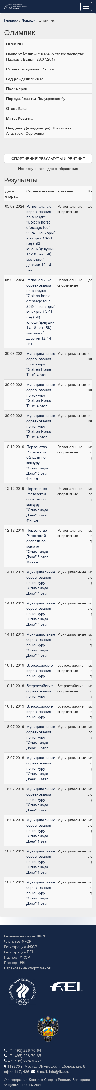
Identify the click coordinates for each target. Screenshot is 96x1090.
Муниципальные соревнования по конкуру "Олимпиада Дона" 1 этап (40, 830)
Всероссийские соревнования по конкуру (39, 670)
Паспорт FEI (15, 962)
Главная (11, 20)
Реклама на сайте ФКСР (25, 936)
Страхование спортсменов (27, 967)
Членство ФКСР (17, 941)
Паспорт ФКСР (17, 957)
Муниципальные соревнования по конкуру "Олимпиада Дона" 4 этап (40, 582)
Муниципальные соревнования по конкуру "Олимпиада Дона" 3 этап (40, 737)
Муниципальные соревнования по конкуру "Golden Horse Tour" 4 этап (40, 364)
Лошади (28, 20)
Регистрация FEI (18, 951)
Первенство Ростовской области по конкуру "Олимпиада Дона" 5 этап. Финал (38, 462)
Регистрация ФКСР (20, 946)
